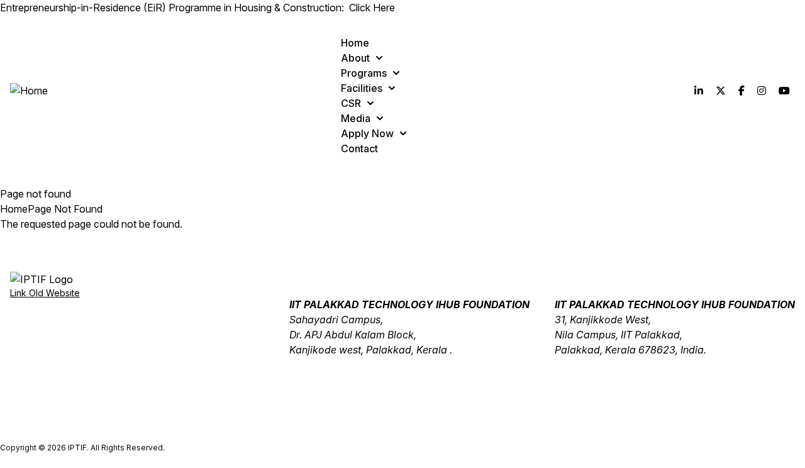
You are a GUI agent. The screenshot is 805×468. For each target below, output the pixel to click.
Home (355, 42)
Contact (359, 148)
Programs (364, 73)
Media (355, 118)
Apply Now (367, 133)
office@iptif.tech (326, 365)
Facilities (361, 88)
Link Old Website (45, 292)
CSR (351, 103)
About (355, 58)
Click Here (372, 7)
